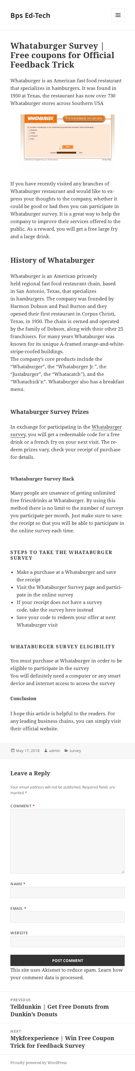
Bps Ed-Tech (30, 15)
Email (18, 908)
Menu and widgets (118, 21)
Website (19, 933)
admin (54, 750)
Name (18, 884)
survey (75, 750)
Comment (22, 806)
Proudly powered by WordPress (38, 1062)
